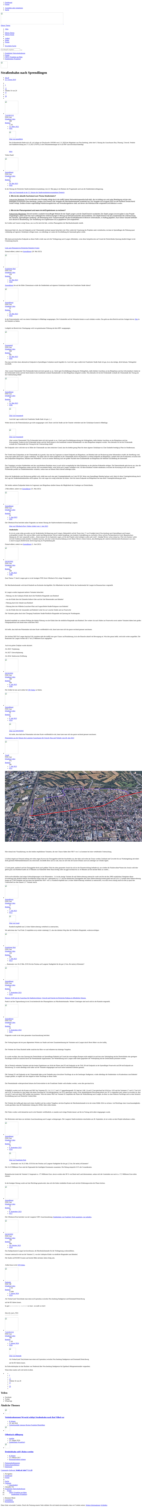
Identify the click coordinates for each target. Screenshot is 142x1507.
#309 (10, 686)
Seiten (7, 40)
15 (6, 89)
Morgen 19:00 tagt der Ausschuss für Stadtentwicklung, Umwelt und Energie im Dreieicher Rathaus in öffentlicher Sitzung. (45, 998)
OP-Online (31, 690)
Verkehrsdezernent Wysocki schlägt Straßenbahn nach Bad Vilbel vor (34, 1417)
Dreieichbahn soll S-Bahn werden (19, 1452)
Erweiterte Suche (10, 46)
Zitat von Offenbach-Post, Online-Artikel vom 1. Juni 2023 (28, 526)
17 (6, 92)
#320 (10, 1345)
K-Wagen (12, 1421)
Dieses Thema (5, 25)
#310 (10, 720)
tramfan (11, 1438)
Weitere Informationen (93, 1505)
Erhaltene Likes (10, 119)
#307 (10, 519)
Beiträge (7, 123)
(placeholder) (13, 1485)
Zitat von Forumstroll (16, 416)
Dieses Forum (9, 35)
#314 (10, 994)
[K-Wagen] (7, 1413)
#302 (10, 185)
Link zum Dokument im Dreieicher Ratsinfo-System (22, 248)
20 (6, 96)
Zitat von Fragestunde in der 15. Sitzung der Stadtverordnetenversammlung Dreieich (36, 192)
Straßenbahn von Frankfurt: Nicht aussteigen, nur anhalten (72, 1217)
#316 (10, 1149)
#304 (10, 316)
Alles (6, 29)
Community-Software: (16, 1470)
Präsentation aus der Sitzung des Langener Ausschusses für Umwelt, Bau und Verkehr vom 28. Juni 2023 (39, 738)
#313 (10, 960)
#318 (10, 1247)
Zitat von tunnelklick (16, 139)
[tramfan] (7, 1430)
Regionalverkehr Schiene (17, 1459)
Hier (136, 319)
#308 (10, 574)
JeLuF (7, 78)
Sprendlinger (27, 251)
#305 (10, 358)
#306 (10, 405)
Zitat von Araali (14, 923)
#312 (10, 912)
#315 (10, 1032)
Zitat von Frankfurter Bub (17, 1160)
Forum (7, 42)
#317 (10, 1213)
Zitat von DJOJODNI (16, 731)
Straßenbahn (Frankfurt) (17, 1442)
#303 (10, 282)
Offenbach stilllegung (14, 1434)
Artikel (7, 38)
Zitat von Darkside (15, 1356)
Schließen (104, 1505)
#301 (10, 128)
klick (10, 151)
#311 (10, 768)
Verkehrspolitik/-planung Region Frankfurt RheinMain (27, 1425)
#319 (10, 1295)
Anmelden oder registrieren (14, 8)
